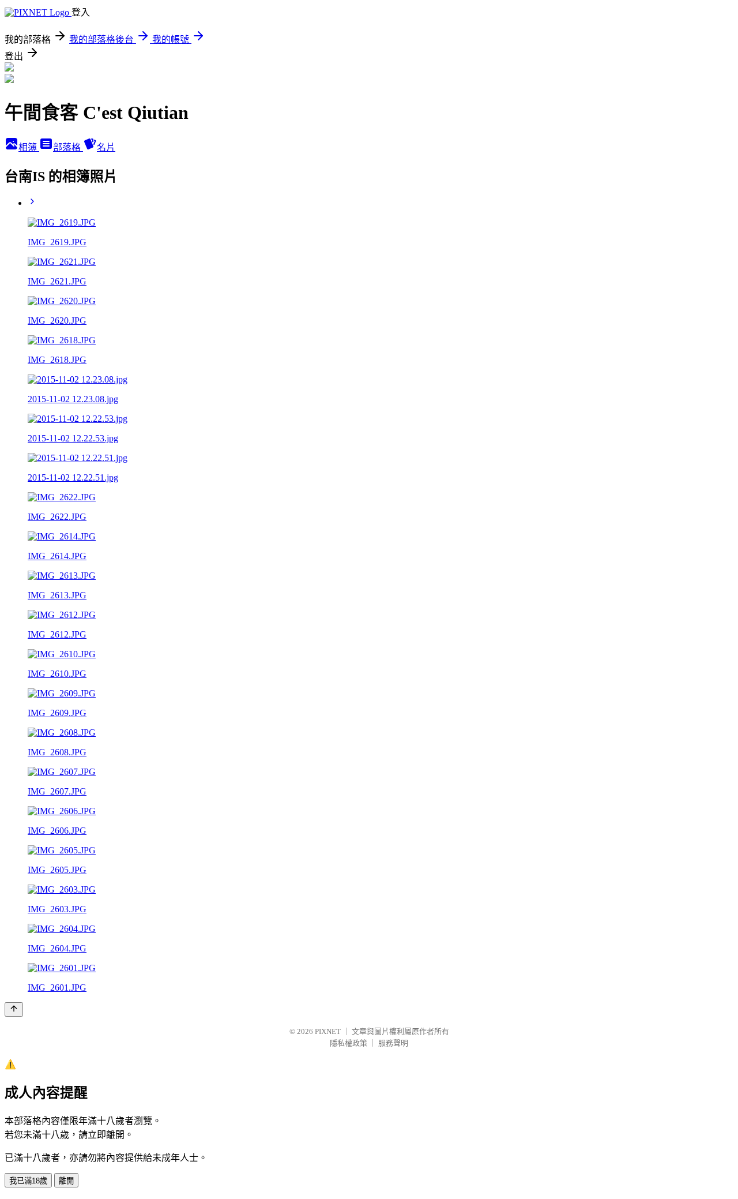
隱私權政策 (348, 1043)
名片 (106, 147)
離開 (66, 1180)
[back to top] (14, 1009)
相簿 (28, 147)
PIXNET (328, 1031)
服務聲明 (393, 1043)
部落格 (68, 147)
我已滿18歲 (28, 1180)
